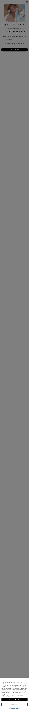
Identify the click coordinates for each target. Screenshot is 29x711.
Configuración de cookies (14, 708)
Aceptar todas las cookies (14, 699)
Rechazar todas (14, 704)
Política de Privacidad (9, 696)
